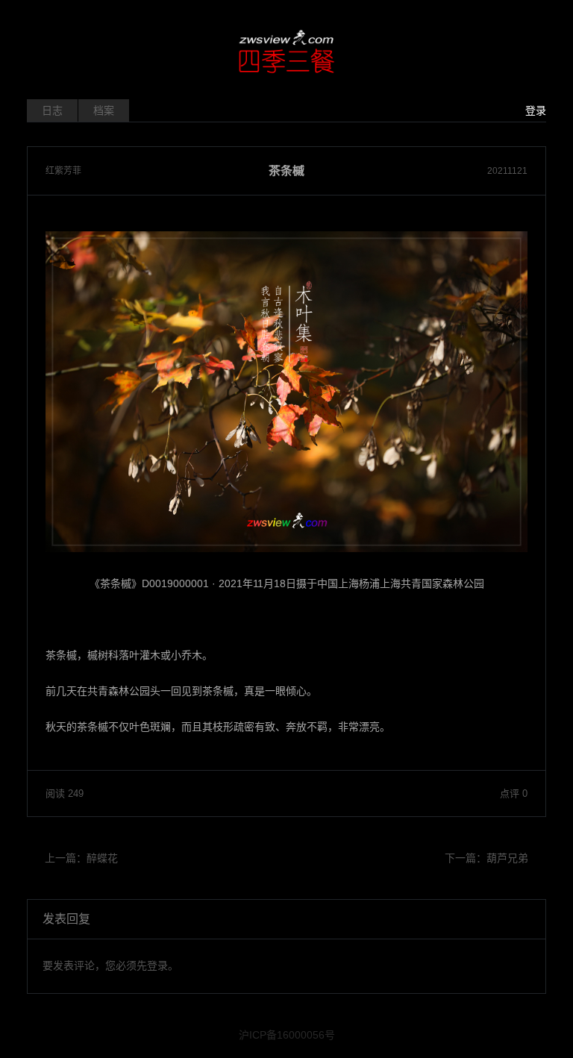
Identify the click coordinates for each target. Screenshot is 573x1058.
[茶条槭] (286, 391)
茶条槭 (286, 171)
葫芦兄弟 (507, 858)
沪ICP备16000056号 (287, 1035)
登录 (535, 110)
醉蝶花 (102, 858)
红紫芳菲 (63, 171)
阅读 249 (65, 793)
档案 (103, 110)
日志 (52, 110)
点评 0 (513, 793)
